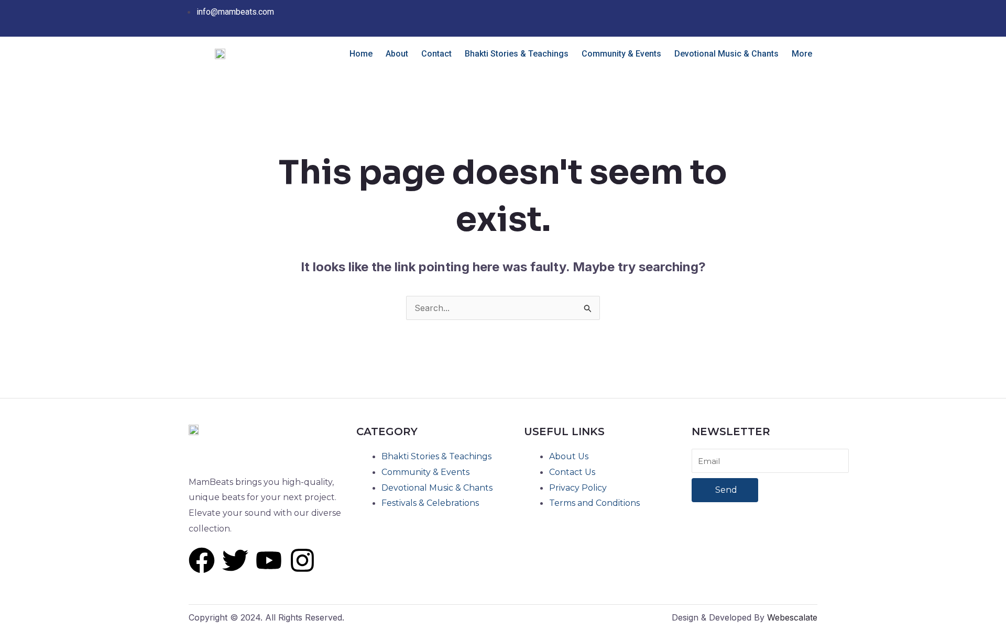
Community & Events (621, 54)
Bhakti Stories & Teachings (516, 54)
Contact (436, 54)
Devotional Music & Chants (726, 54)
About (397, 54)
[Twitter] (785, 11)
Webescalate (792, 617)
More (802, 54)
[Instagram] (797, 11)
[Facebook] (773, 11)
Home (361, 54)
